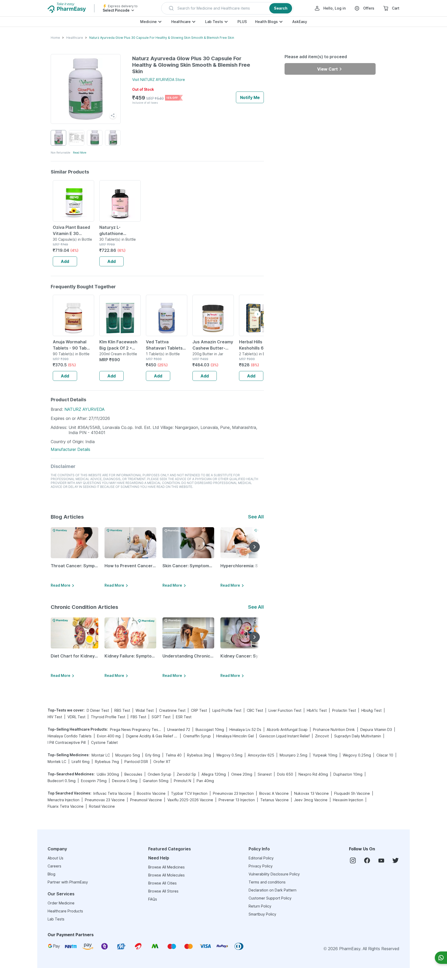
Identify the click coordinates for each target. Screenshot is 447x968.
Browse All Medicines (166, 867)
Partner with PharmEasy (68, 882)
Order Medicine (61, 903)
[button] (227, 8)
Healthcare (181, 21)
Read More (79, 152)
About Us (55, 858)
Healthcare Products (65, 911)
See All (256, 516)
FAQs (152, 899)
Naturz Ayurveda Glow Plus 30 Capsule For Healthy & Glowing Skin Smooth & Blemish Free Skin (161, 38)
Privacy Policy (261, 866)
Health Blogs (266, 21)
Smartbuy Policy (262, 914)
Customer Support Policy (270, 898)
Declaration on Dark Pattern (272, 890)
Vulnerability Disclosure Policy (274, 874)
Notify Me (250, 97)
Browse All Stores (163, 891)
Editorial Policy (261, 858)
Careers (54, 866)
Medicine (148, 21)
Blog (51, 874)
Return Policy (260, 906)
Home (55, 38)
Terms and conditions (267, 882)
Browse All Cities (162, 883)
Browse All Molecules (166, 875)
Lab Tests (214, 21)
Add (65, 261)
